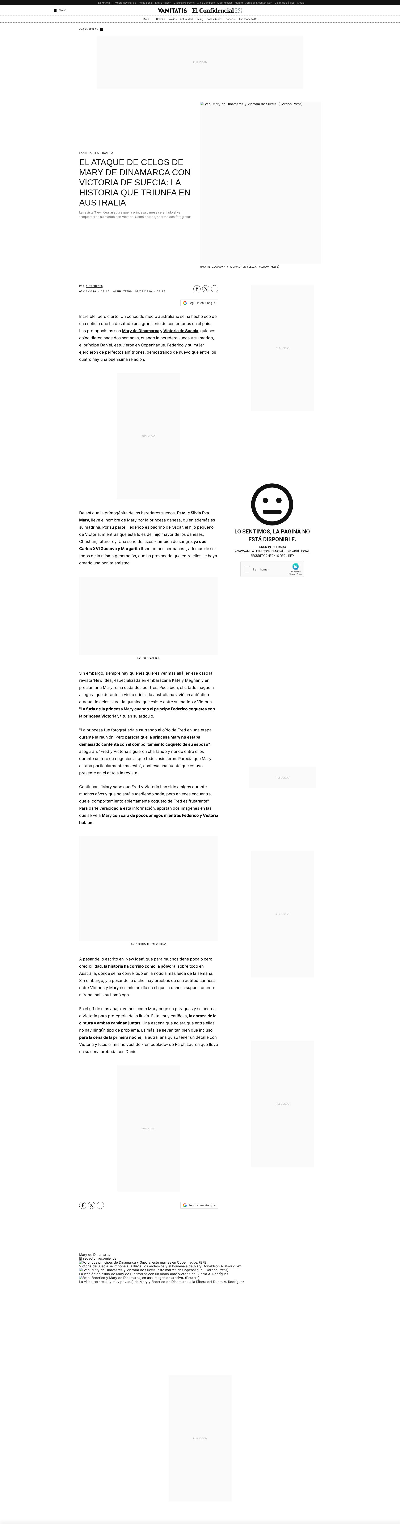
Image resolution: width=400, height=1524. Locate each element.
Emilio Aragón (163, 2)
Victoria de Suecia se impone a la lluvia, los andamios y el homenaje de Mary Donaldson (150, 1266)
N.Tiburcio (94, 286)
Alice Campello (206, 2)
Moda (146, 19)
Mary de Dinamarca (140, 330)
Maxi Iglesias (224, 2)
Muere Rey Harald (125, 2)
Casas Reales (214, 19)
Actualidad (186, 19)
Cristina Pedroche (184, 2)
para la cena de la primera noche (110, 1037)
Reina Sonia (146, 2)
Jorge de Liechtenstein (258, 2)
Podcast (230, 19)
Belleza (160, 19)
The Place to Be (248, 19)
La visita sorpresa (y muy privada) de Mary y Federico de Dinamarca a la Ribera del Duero (151, 1282)
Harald (239, 2)
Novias (172, 19)
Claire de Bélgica (285, 2)
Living (199, 19)
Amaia (300, 2)
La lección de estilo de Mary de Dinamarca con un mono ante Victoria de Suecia (143, 1274)
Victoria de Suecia (180, 330)
